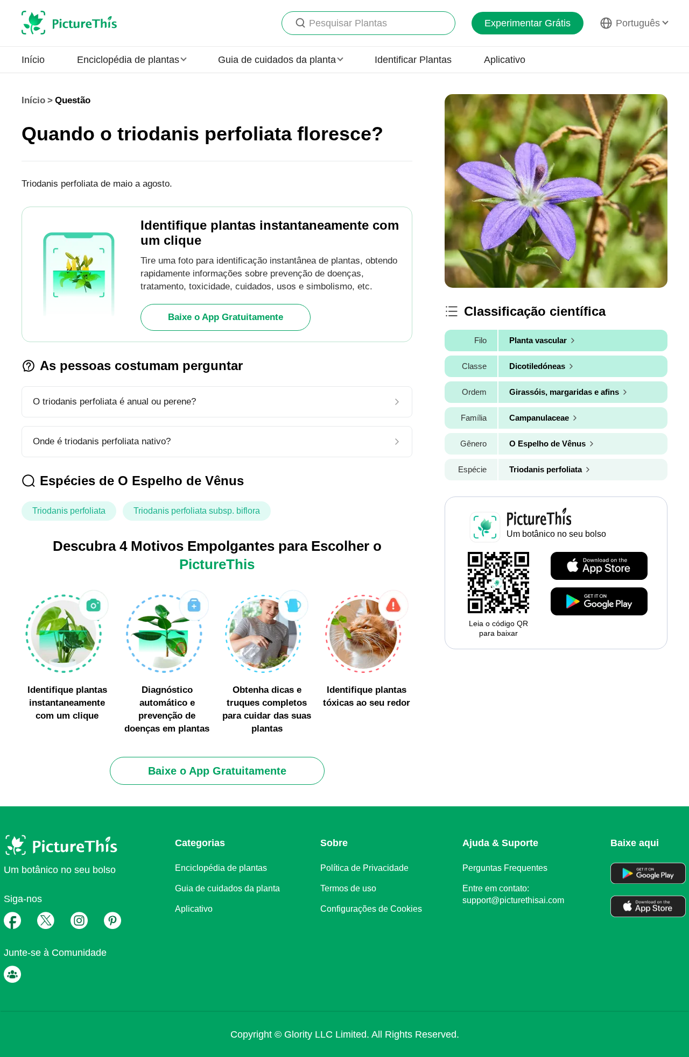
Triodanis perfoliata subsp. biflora (196, 510)
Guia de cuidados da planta (227, 888)
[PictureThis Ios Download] (599, 566)
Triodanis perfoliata (69, 510)
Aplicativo (504, 59)
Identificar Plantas (413, 59)
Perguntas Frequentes (504, 867)
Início (33, 59)
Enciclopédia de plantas (221, 867)
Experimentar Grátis (527, 23)
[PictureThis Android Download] (599, 601)
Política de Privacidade (364, 867)
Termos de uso (348, 888)
